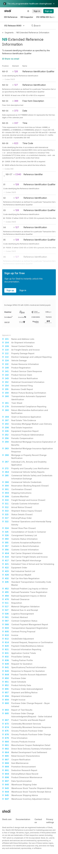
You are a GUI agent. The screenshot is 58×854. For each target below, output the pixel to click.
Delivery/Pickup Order (18, 518)
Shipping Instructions (18, 493)
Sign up (10, 290)
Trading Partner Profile (19, 660)
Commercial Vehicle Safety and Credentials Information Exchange (28, 477)
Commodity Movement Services (23, 724)
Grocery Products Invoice (20, 741)
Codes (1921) (10, 79)
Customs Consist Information (22, 549)
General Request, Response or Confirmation (29, 642)
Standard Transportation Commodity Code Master (28, 583)
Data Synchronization (18, 781)
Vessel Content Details (19, 346)
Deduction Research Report (21, 770)
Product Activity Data (18, 685)
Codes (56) (9, 169)
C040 (18, 174)
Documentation (23, 819)
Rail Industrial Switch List (20, 571)
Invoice (11, 635)
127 (16, 85)
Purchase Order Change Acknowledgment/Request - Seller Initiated (28, 715)
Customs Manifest (17, 496)
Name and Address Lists (19, 339)
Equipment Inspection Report (22, 431)
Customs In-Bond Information (22, 546)
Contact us (38, 820)
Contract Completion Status (21, 621)
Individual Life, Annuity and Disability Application (26, 463)
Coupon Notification (17, 759)
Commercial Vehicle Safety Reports (25, 472)
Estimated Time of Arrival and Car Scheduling (29, 564)
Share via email (12, 59)
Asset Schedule (15, 682)
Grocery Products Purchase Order (24, 731)
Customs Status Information (21, 539)
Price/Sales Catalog (17, 656)
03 (4, 210)
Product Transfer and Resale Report (25, 720)
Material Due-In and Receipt (21, 610)
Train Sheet (13, 403)
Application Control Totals (20, 653)
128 (16, 71)
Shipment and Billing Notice (21, 692)
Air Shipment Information (20, 342)
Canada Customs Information (22, 503)
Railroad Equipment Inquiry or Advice (25, 596)
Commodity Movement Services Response (28, 727)
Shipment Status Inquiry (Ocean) (23, 511)
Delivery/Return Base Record (21, 774)
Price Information (16, 738)
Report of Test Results (18, 710)
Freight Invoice (15, 700)
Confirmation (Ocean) (18, 489)
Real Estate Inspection (19, 427)
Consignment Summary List (21, 535)
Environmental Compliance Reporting (25, 406)
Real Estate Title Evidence (20, 420)
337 (16, 123)
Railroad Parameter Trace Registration (26, 592)
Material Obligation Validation (22, 606)
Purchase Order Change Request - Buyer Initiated (27, 704)
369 (16, 101)
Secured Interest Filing (19, 385)
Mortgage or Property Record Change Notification (26, 456)
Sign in (22, 290)
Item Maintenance (16, 763)
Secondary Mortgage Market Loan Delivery (28, 424)
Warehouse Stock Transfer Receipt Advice (28, 792)
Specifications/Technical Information (25, 667)
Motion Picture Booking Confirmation (25, 393)
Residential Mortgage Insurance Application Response (29, 450)
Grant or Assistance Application (23, 417)
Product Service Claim (18, 375)
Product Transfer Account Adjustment (26, 674)
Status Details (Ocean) (19, 514)
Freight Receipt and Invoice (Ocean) (25, 500)
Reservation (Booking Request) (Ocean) (27, 486)
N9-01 (5, 71)
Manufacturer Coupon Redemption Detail (27, 745)
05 (4, 240)
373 (16, 110)
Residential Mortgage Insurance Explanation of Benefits (30, 443)
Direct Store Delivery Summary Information (28, 749)
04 (4, 227)
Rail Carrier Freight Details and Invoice (26, 557)
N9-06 (5, 143)
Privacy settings (50, 820)
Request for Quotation (18, 664)
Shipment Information (18, 696)
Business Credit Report (19, 389)
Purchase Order (15, 678)
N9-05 (5, 123)
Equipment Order (16, 567)
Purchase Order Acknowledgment (24, 689)
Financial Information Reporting (23, 649)
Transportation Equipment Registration (26, 628)
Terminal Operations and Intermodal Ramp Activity (28, 523)
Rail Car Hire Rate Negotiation (22, 578)
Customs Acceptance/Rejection (23, 542)
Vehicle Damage (16, 360)
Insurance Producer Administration (24, 435)
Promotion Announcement (20, 766)
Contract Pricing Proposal (20, 631)
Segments (9, 32)
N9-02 (5, 85)
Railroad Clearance (17, 599)
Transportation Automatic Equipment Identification (25, 397)
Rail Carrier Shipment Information (24, 553)
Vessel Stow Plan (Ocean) (20, 528)
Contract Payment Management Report (26, 624)
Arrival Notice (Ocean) (18, 507)
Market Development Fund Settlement (26, 752)
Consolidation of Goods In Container (25, 532)
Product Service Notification (21, 378)
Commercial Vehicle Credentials (23, 482)
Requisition (13, 603)
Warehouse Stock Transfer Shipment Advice (29, 788)
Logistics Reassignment (19, 614)
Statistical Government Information (24, 382)
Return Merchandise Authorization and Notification (26, 411)
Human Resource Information (22, 364)
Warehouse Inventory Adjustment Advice (27, 799)
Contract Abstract (16, 617)
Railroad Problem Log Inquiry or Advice (26, 588)
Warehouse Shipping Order (21, 784)
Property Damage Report (19, 353)
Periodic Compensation (19, 438)
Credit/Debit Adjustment (19, 639)
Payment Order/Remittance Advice (24, 646)
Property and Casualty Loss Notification (27, 468)
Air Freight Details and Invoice (22, 350)
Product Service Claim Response (23, 371)
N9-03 (5, 101)
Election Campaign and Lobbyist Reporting (28, 357)
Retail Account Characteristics (22, 756)
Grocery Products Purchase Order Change (28, 734)
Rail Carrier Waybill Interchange (23, 560)
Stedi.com (6, 819)
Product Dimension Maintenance (23, 777)
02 (4, 198)
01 (4, 184)
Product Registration (18, 368)
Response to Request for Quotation (25, 671)
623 (16, 143)
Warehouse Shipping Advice (21, 795)
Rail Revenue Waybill (18, 575)
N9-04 (5, 111)
